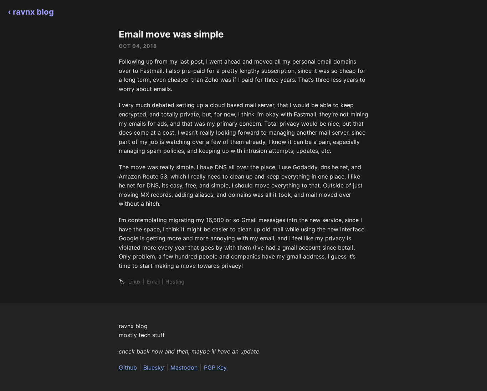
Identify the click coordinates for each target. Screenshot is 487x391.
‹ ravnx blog (31, 11)
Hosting (174, 282)
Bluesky (153, 367)
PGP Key (215, 367)
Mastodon (184, 367)
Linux (134, 282)
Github (128, 367)
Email (153, 282)
